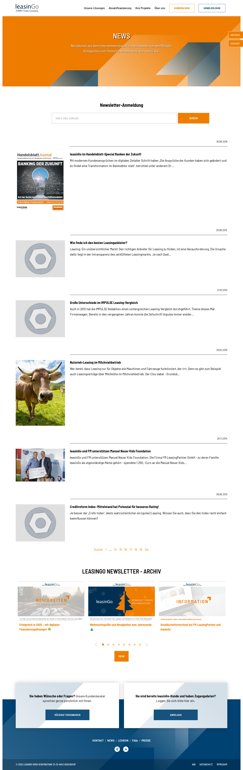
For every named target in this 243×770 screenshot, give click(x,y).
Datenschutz (206, 764)
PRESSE (146, 740)
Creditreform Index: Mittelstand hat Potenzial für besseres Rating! (114, 507)
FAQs (135, 740)
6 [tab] (129, 645)
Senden (193, 118)
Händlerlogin (212, 8)
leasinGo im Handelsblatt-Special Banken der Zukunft (105, 154)
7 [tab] (135, 645)
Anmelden (176, 714)
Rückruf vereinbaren (67, 714)
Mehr (121, 656)
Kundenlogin (181, 8)
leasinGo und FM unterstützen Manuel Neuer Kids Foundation (110, 451)
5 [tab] (124, 645)
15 (120, 549)
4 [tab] (119, 645)
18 (136, 549)
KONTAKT (98, 740)
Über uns (160, 8)
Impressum (222, 764)
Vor (147, 549)
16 (125, 549)
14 (115, 549)
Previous (95, 644)
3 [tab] (114, 645)
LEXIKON (123, 740)
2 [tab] (108, 645)
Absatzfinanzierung (120, 8)
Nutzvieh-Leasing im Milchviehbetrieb (95, 362)
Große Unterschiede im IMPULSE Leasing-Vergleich (104, 303)
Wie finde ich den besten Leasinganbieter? (98, 243)
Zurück (98, 549)
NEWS (110, 740)
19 (141, 549)
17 (131, 549)
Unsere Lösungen (94, 8)
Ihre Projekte (143, 8)
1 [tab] (103, 645)
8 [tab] (140, 645)
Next (146, 644)
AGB (194, 764)
